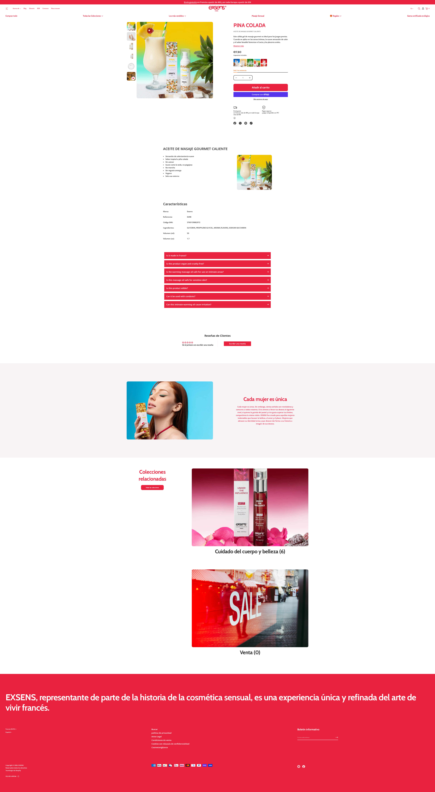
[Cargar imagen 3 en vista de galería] (131, 46)
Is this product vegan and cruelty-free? (185, 263)
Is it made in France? (176, 255)
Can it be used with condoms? (180, 296)
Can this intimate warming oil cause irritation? (188, 304)
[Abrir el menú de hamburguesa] (7, 8)
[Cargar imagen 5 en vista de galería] (131, 66)
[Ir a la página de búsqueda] (419, 8)
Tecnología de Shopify (13, 770)
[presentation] (175, 60)
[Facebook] (303, 766)
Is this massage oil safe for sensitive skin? (186, 280)
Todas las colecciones (152, 487)
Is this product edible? (177, 288)
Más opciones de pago (261, 99)
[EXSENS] (217, 8)
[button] (419, 8)
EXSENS (21, 765)
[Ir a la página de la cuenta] (423, 9)
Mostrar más (238, 46)
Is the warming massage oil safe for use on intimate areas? (195, 271)
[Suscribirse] (336, 737)
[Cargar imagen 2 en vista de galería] (131, 36)
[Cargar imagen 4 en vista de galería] (131, 56)
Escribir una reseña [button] (237, 343)
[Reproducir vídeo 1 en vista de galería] (131, 76)
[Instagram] (298, 766)
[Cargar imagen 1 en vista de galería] (131, 26)
